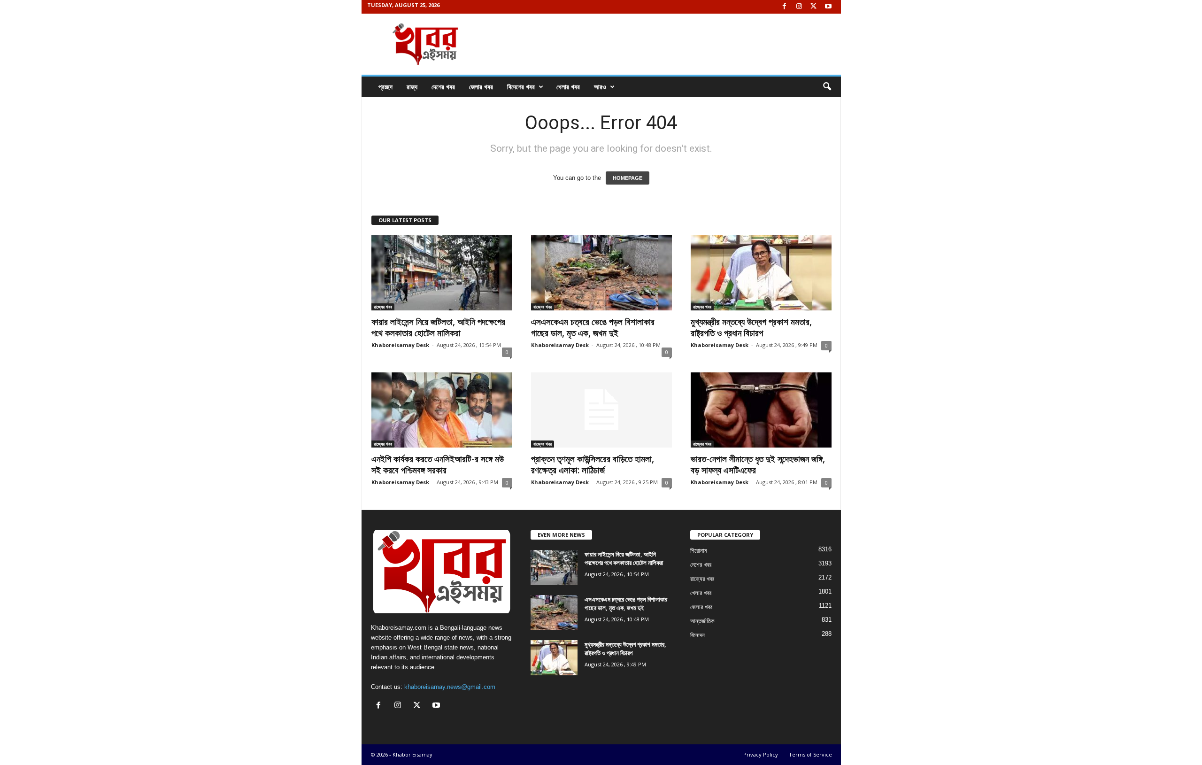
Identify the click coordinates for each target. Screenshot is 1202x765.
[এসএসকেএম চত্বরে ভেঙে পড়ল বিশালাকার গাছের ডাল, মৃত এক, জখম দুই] (601, 272)
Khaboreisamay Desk (400, 344)
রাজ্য (412, 86)
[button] (827, 87)
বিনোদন (697, 635)
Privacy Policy (760, 754)
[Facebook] (784, 7)
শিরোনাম (698, 550)
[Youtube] (828, 7)
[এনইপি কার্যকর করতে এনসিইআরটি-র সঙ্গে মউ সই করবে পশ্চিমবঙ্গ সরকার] (441, 410)
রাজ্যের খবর (383, 306)
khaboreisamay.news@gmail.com (449, 686)
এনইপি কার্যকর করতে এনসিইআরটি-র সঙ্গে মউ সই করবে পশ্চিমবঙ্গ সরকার (437, 464)
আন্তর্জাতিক (702, 621)
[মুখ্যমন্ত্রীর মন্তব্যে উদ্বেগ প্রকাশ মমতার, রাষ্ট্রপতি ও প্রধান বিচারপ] (761, 272)
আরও (600, 86)
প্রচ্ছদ (385, 86)
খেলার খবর (568, 86)
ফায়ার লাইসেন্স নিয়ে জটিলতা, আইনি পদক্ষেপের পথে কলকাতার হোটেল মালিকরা (438, 327)
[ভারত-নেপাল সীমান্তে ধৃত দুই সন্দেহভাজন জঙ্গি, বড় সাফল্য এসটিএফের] (761, 410)
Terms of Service (810, 754)
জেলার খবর (481, 86)
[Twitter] (813, 7)
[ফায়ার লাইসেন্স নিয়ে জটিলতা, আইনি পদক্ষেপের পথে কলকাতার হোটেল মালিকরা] (441, 272)
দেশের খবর (443, 86)
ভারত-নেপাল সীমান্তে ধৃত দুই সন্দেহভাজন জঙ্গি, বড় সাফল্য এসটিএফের (758, 464)
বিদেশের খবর (521, 86)
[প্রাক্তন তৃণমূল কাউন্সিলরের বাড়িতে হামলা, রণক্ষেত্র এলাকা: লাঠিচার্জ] (601, 410)
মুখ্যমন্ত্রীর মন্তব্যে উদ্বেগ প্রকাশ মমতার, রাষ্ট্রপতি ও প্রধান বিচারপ (751, 327)
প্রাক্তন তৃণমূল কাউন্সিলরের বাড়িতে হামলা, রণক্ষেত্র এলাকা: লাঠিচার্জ (592, 464)
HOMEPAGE (627, 178)
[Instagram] (799, 7)
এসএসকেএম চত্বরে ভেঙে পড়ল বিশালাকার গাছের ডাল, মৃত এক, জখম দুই (593, 327)
